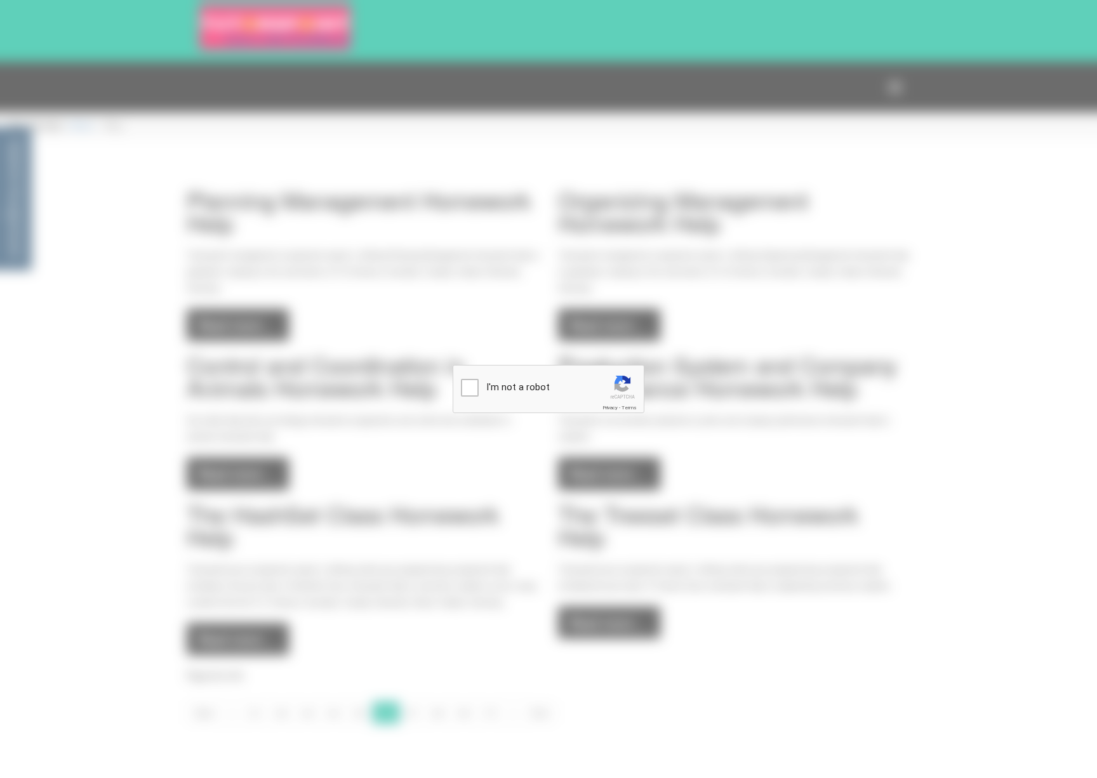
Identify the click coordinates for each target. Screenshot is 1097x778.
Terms (629, 408)
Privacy (610, 408)
